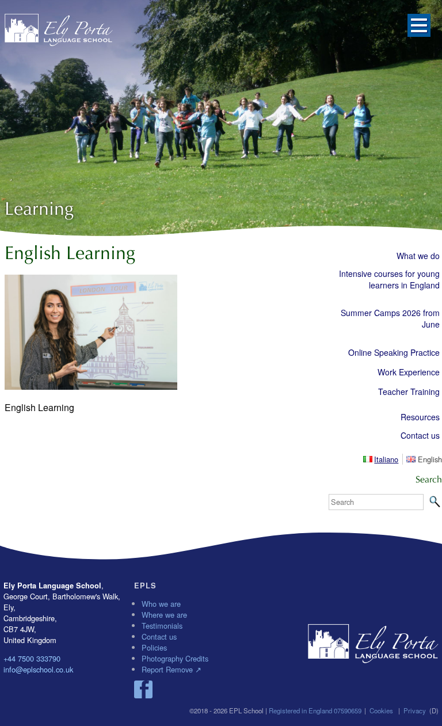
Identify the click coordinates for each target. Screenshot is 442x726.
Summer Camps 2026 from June (390, 318)
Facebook (143, 690)
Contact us (420, 435)
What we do (418, 255)
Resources (420, 417)
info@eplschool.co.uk (38, 669)
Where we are (164, 614)
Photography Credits (175, 658)
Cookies (381, 710)
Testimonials (162, 625)
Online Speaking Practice (394, 352)
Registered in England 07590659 (315, 710)
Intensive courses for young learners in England (389, 279)
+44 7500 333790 (31, 658)
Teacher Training (409, 391)
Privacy (414, 710)
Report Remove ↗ (171, 669)
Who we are (161, 603)
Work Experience (409, 372)
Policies (154, 647)
